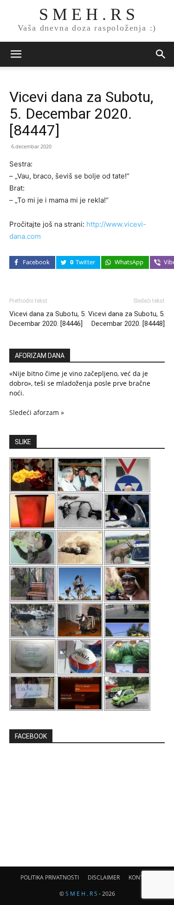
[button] (16, 54)
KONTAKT (141, 877)
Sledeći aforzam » (36, 412)
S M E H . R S (81, 894)
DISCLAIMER (104, 877)
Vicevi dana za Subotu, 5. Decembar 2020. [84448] (126, 319)
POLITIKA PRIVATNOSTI (49, 877)
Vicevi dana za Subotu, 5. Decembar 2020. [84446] (47, 319)
